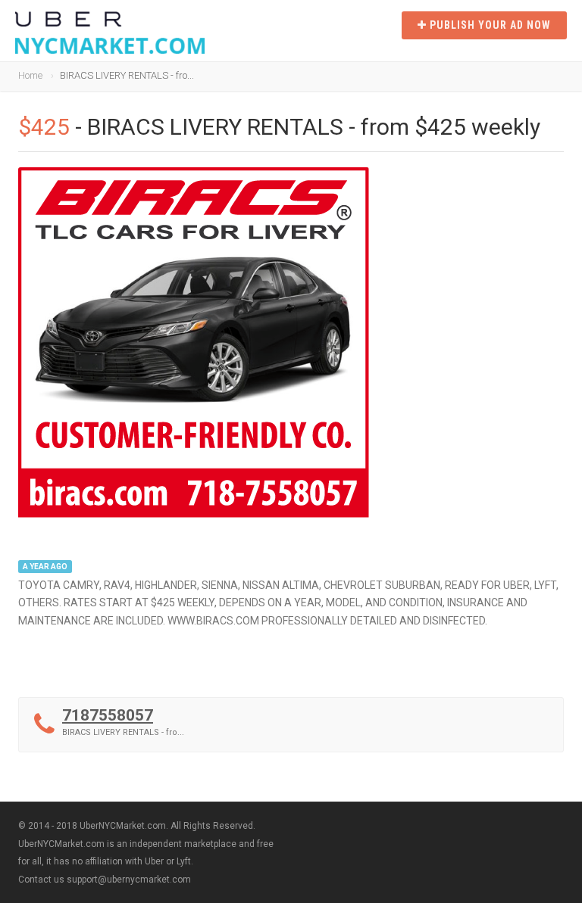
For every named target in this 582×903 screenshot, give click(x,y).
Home (30, 75)
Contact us (41, 879)
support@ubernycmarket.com (129, 879)
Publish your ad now (489, 25)
